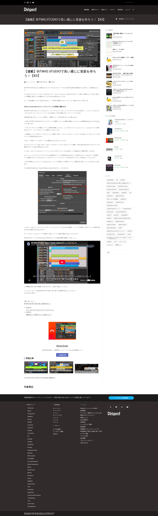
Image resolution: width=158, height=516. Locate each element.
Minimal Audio (31, 455)
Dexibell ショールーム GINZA (88, 408)
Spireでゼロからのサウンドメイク (116, 231)
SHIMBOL (30, 481)
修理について (84, 417)
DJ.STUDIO (31, 433)
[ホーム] (116, 19)
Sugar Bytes (121, 234)
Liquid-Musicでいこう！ (114, 208)
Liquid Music (127, 208)
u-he (129, 234)
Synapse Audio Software (34, 495)
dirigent (52, 82)
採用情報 (82, 410)
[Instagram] (121, 406)
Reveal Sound (31, 470)
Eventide (30, 439)
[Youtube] (127, 406)
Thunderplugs (31, 498)
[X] (110, 406)
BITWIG (123, 180)
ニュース (55, 420)
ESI (130, 192)
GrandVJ (123, 199)
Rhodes (30, 472)
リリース (55, 422)
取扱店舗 (82, 426)
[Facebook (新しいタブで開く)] (27, 2)
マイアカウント (129, 2)
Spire (120, 228)
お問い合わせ (84, 443)
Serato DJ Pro (120, 221)
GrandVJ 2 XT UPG (112, 205)
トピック (55, 417)
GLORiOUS (30, 444)
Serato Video (122, 224)
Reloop (116, 215)
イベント (55, 413)
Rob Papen (124, 215)
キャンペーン (57, 408)
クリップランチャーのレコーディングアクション (40, 310)
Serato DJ (110, 221)
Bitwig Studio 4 (124, 189)
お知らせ (55, 434)
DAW (108, 192)
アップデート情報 (58, 431)
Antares (30, 419)
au (117, 180)
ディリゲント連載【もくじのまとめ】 (91, 413)
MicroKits (30, 453)
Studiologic (111, 234)
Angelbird (110, 180)
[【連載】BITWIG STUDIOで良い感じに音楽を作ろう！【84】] (61, 367)
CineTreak (30, 425)
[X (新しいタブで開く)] (25, 2)
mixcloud (110, 212)
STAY (29, 486)
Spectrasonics (111, 228)
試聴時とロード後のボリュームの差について (39, 314)
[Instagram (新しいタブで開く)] (30, 2)
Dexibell (124, 192)
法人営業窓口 (84, 420)
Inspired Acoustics (32, 450)
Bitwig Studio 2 (123, 186)
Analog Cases (31, 413)
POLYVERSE (31, 458)
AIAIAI (29, 411)
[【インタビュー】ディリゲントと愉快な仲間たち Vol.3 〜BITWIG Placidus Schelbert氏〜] (86, 367)
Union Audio (31, 503)
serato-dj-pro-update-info (122, 218)
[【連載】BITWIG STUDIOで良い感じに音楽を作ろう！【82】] (36, 367)
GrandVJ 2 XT (120, 202)
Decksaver (115, 192)
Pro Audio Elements (33, 461)
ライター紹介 (84, 436)
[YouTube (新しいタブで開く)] (33, 2)
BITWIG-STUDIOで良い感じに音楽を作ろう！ (45, 377)
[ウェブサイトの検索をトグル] (133, 9)
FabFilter (110, 196)
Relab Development (33, 464)
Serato (109, 218)
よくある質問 (57, 429)
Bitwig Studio (62, 346)
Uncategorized (31, 506)
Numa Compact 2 (121, 212)
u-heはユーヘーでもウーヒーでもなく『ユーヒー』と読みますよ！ (119, 238)
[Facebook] (116, 406)
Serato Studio (111, 224)
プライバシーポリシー (86, 440)
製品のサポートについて (87, 415)
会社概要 (82, 438)
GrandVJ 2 (110, 202)
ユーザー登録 (84, 433)
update (109, 241)
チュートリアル (130, 19)
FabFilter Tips (120, 196)
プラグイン (110, 245)
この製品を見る (62, 355)
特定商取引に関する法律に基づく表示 (91, 431)
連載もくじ (118, 245)
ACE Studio (31, 408)
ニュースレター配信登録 (121, 398)
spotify (130, 231)
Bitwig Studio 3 (111, 189)
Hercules (30, 447)
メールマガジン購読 (86, 424)
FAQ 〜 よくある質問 (112, 199)
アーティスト (57, 410)
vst (115, 241)
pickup (109, 215)
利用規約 (82, 422)
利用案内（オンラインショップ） (90, 429)
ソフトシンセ (122, 241)
